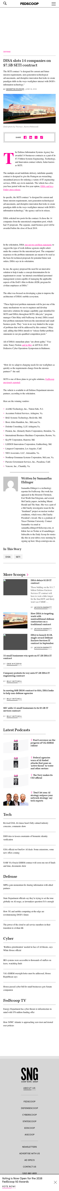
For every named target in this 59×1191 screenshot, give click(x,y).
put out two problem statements (38, 244)
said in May (27, 344)
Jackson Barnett (43, 607)
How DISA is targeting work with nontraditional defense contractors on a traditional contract (42, 619)
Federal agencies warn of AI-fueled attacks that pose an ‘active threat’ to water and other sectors (42, 763)
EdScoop (29, 1127)
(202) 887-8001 (29, 1173)
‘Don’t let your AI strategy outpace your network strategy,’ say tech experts (42, 796)
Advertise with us (29, 1153)
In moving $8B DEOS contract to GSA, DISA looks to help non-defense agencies (28, 692)
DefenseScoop (29, 1108)
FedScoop (29, 1101)
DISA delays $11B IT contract (41, 582)
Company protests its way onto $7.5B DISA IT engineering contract (26, 674)
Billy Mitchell (14, 681)
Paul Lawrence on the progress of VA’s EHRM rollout (43, 743)
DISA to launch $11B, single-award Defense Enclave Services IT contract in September (42, 639)
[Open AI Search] (8, 3)
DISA (7, 556)
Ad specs (29, 1159)
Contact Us (29, 1166)
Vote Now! (9, 1186)
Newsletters (29, 1146)
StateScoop (29, 1121)
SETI (18, 556)
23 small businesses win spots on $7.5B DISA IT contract (27, 657)
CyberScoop (29, 1114)
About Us (29, 1088)
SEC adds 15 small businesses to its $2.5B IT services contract (25, 709)
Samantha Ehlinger (15, 89)
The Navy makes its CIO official (42, 776)
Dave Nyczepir (14, 663)
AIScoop (29, 1134)
